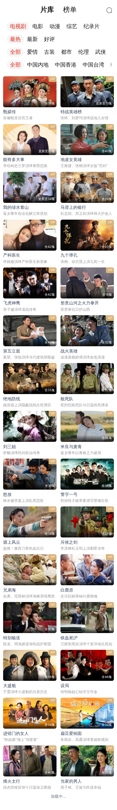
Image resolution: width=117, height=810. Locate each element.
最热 (15, 39)
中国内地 (38, 65)
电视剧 (18, 26)
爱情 (32, 52)
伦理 (83, 52)
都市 (66, 52)
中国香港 (65, 65)
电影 (37, 26)
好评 (49, 39)
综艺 (71, 26)
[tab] (46, 9)
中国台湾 (93, 65)
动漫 (54, 26)
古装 (49, 52)
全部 (15, 52)
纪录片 (91, 26)
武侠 (100, 52)
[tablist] (58, 9)
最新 (32, 39)
